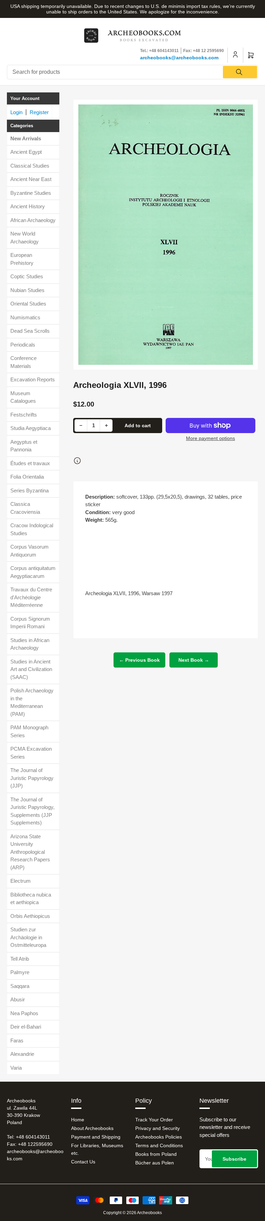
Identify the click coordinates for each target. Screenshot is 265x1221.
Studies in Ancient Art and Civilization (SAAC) (31, 669)
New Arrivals (25, 138)
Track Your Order (154, 1119)
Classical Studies (29, 166)
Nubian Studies (27, 290)
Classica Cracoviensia (25, 508)
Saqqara (19, 986)
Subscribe (234, 1159)
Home (77, 1119)
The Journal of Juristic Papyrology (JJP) (31, 778)
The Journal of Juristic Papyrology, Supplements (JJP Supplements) (32, 811)
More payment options (210, 438)
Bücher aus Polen (154, 1162)
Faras (16, 1040)
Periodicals (22, 345)
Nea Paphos (24, 1013)
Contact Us (83, 1161)
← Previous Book (139, 660)
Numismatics (25, 317)
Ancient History (27, 206)
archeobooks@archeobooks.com (179, 57)
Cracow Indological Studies (31, 529)
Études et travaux (30, 463)
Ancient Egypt (26, 152)
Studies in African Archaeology (29, 644)
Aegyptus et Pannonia (23, 446)
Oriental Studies (28, 304)
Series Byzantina (29, 490)
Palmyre (19, 972)
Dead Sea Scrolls (30, 331)
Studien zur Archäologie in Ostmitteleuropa (28, 937)
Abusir (17, 999)
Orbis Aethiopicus (30, 916)
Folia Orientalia (27, 477)
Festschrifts (23, 415)
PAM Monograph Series (29, 731)
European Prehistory (21, 259)
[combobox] (132, 72)
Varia (16, 1068)
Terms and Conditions (159, 1145)
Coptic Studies (26, 276)
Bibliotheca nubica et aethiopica (30, 898)
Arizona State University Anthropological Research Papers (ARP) (30, 851)
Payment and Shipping (95, 1137)
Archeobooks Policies (158, 1137)
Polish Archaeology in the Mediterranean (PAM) (31, 702)
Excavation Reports (32, 379)
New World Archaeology (24, 237)
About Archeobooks (92, 1128)
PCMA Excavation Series (31, 753)
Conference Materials (23, 362)
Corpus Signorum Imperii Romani (30, 623)
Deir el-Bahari (25, 1027)
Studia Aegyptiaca (30, 428)
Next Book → (193, 660)
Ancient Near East (30, 179)
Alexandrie (22, 1054)
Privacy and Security (157, 1128)
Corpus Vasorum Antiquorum (29, 551)
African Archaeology (33, 220)
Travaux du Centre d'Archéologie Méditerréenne (31, 597)
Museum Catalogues (23, 397)
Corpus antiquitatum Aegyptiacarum (33, 572)
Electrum (20, 881)
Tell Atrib (19, 959)
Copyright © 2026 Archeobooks (132, 1212)
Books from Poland (156, 1154)
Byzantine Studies (30, 193)
